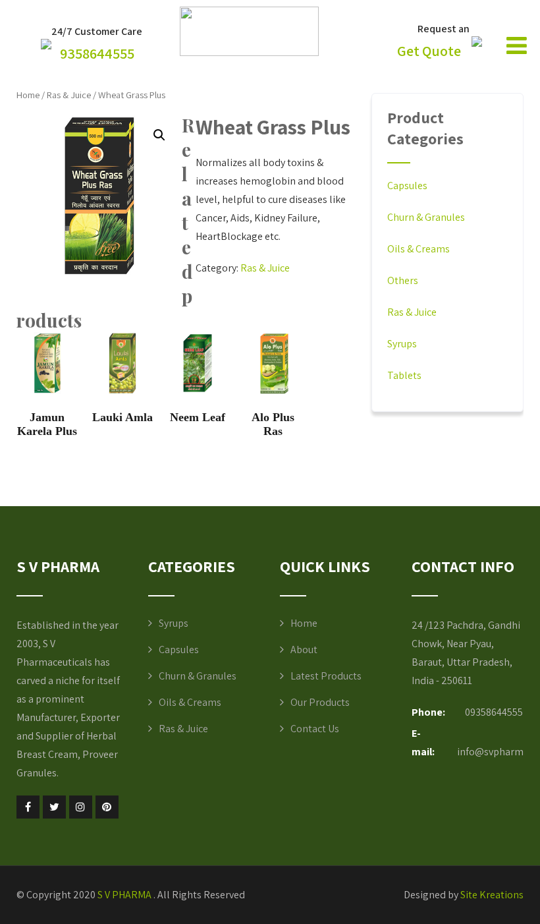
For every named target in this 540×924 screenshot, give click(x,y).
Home (28, 94)
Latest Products (326, 676)
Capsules (407, 185)
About (303, 649)
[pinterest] (107, 807)
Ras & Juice (69, 94)
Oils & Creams (418, 249)
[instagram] (80, 807)
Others (402, 280)
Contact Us (314, 729)
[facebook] (28, 807)
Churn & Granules (426, 217)
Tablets (404, 375)
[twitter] (54, 807)
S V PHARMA (125, 895)
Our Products (320, 702)
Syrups (402, 344)
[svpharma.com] (249, 52)
